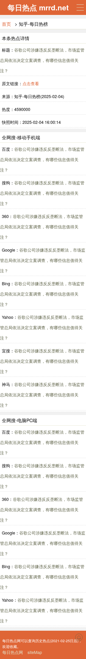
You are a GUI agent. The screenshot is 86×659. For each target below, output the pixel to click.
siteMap (35, 652)
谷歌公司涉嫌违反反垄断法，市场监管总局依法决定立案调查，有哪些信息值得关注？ (42, 60)
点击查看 (30, 83)
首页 (6, 23)
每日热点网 (12, 652)
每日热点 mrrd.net (38, 7)
